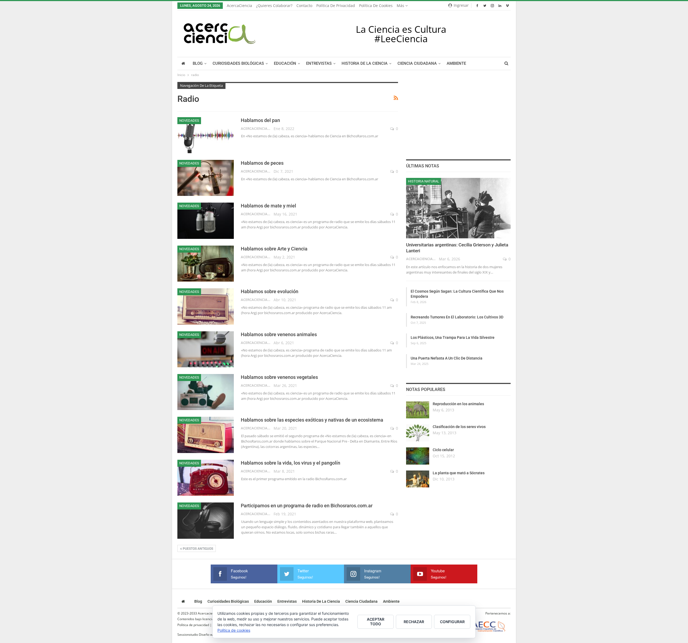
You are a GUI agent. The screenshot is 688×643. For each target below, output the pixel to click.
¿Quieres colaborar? (274, 5)
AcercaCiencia (239, 5)
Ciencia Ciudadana (417, 63)
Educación (285, 63)
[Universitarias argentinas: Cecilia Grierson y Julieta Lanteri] (458, 208)
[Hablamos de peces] (205, 178)
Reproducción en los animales (458, 404)
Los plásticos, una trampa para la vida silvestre (452, 337)
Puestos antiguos (197, 549)
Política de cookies (376, 5)
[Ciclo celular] (417, 456)
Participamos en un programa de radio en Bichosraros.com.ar (306, 505)
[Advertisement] (458, 115)
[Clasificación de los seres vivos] (417, 432)
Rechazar (414, 621)
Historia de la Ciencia (365, 63)
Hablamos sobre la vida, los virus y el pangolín (290, 463)
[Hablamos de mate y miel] (205, 221)
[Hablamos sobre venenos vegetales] (205, 392)
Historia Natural (423, 181)
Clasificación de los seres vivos (459, 427)
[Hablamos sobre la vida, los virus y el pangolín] (205, 478)
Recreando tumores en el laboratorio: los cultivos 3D (457, 317)
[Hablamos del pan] (205, 135)
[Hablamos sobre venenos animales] (205, 349)
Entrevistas (319, 63)
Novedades (189, 120)
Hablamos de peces (262, 163)
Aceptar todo (375, 621)
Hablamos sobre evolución (269, 291)
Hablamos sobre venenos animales (279, 334)
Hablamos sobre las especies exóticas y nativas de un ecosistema (312, 420)
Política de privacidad (335, 5)
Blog (198, 63)
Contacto (304, 5)
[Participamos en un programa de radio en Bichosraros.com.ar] (205, 520)
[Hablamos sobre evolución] (205, 306)
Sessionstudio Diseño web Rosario (202, 634)
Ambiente (456, 63)
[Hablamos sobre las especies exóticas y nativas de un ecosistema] (205, 435)
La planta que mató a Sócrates (459, 473)
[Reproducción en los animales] (417, 410)
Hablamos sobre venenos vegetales (279, 377)
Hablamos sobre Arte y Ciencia (274, 249)
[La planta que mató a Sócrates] (417, 479)
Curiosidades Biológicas (238, 63)
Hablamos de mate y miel (268, 206)
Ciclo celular (443, 450)
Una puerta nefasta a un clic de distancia (446, 358)
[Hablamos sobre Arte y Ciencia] (205, 264)
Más (401, 5)
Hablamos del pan (260, 120)
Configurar (452, 621)
